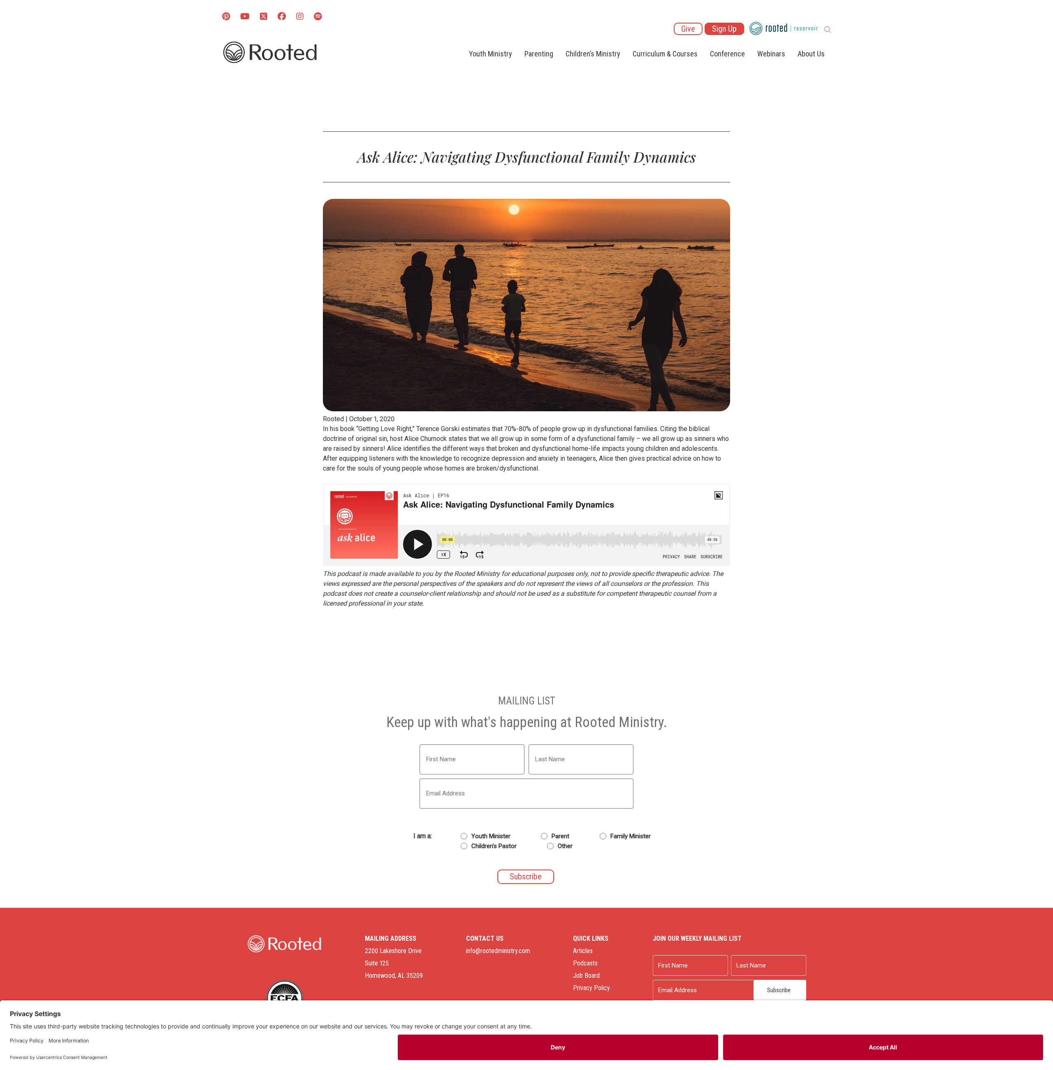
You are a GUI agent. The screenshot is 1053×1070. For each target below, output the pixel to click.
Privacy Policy (591, 988)
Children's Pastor (494, 846)
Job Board (586, 975)
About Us (811, 53)
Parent (560, 836)
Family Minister (630, 836)
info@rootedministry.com (498, 951)
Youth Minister (490, 836)
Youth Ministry (490, 53)
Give (688, 29)
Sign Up (724, 29)
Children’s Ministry (593, 53)
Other (565, 846)
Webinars (771, 53)
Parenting (538, 53)
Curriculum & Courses (665, 53)
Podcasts (585, 963)
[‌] (263, 17)
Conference (727, 53)
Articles (583, 951)
